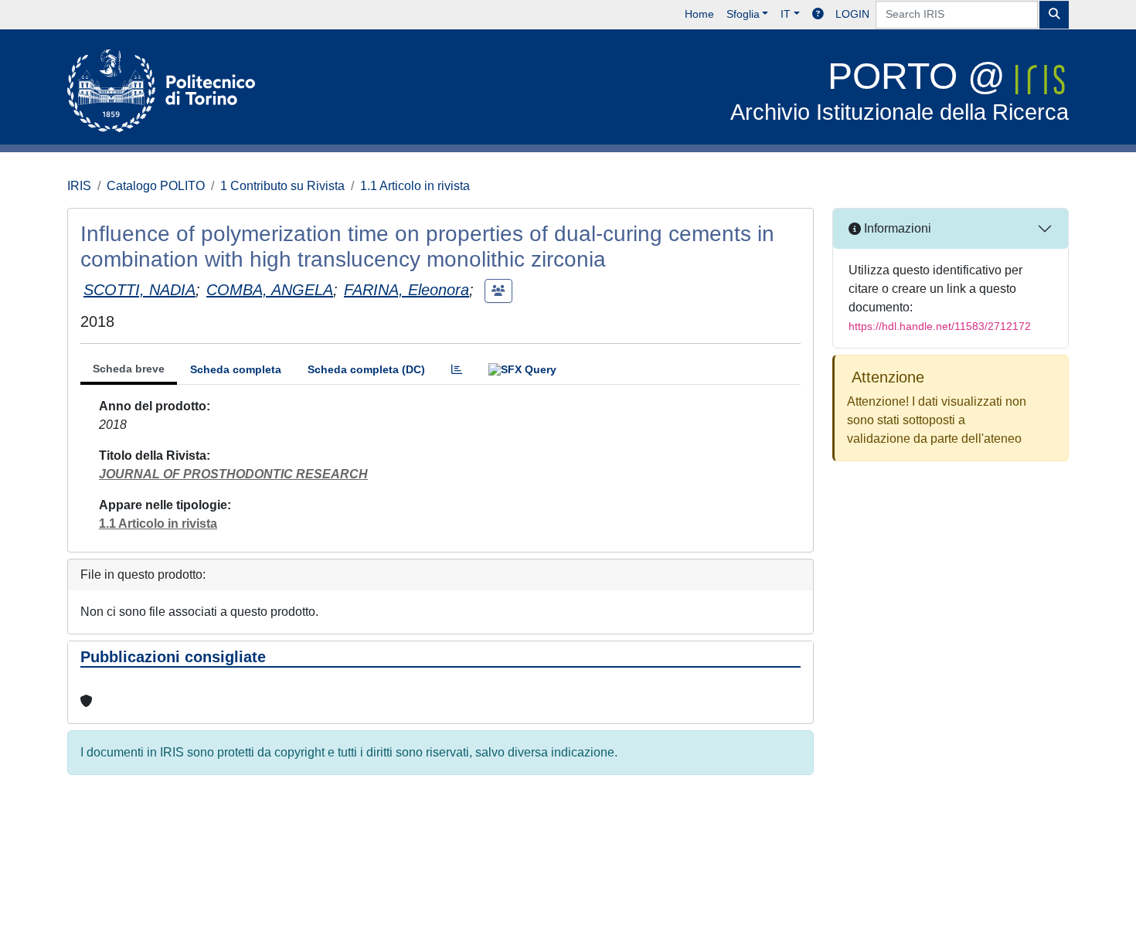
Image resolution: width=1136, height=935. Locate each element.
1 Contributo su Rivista (282, 185)
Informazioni (896, 228)
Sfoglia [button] (743, 14)
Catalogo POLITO (156, 185)
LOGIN (852, 14)
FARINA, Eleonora (406, 289)
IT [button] (786, 14)
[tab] (456, 369)
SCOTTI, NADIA (139, 289)
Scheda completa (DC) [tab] (366, 369)
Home (699, 14)
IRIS (79, 185)
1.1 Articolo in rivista (415, 185)
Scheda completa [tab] (235, 369)
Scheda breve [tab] (129, 368)
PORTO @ (899, 90)
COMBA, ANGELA (269, 289)
